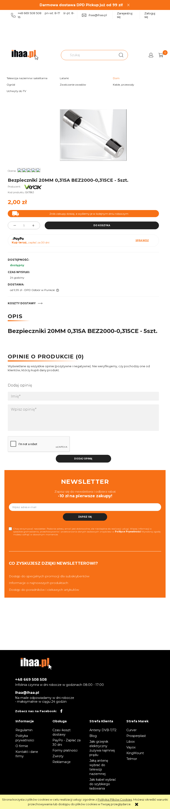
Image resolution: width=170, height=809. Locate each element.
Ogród (11, 84)
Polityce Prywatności (128, 531)
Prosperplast (136, 736)
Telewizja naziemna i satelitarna (27, 78)
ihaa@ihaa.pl (98, 15)
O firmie (21, 746)
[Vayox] (32, 186)
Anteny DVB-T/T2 (102, 730)
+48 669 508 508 (31, 679)
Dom (116, 78)
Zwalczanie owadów (73, 84)
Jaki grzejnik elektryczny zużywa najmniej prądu (102, 748)
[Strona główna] (25, 55)
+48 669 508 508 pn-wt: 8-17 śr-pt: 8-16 (46, 15)
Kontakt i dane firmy (26, 754)
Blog (93, 736)
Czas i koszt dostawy (61, 732)
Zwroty (58, 756)
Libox (130, 742)
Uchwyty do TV (16, 91)
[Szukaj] (121, 55)
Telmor (131, 759)
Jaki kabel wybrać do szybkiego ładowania (102, 784)
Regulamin (24, 730)
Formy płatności (64, 750)
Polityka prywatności (24, 738)
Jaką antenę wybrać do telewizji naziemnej (98, 767)
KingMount (135, 753)
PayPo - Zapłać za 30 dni (66, 742)
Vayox (130, 747)
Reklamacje (61, 762)
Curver (131, 730)
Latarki (64, 78)
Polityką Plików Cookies (115, 799)
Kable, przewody (123, 84)
